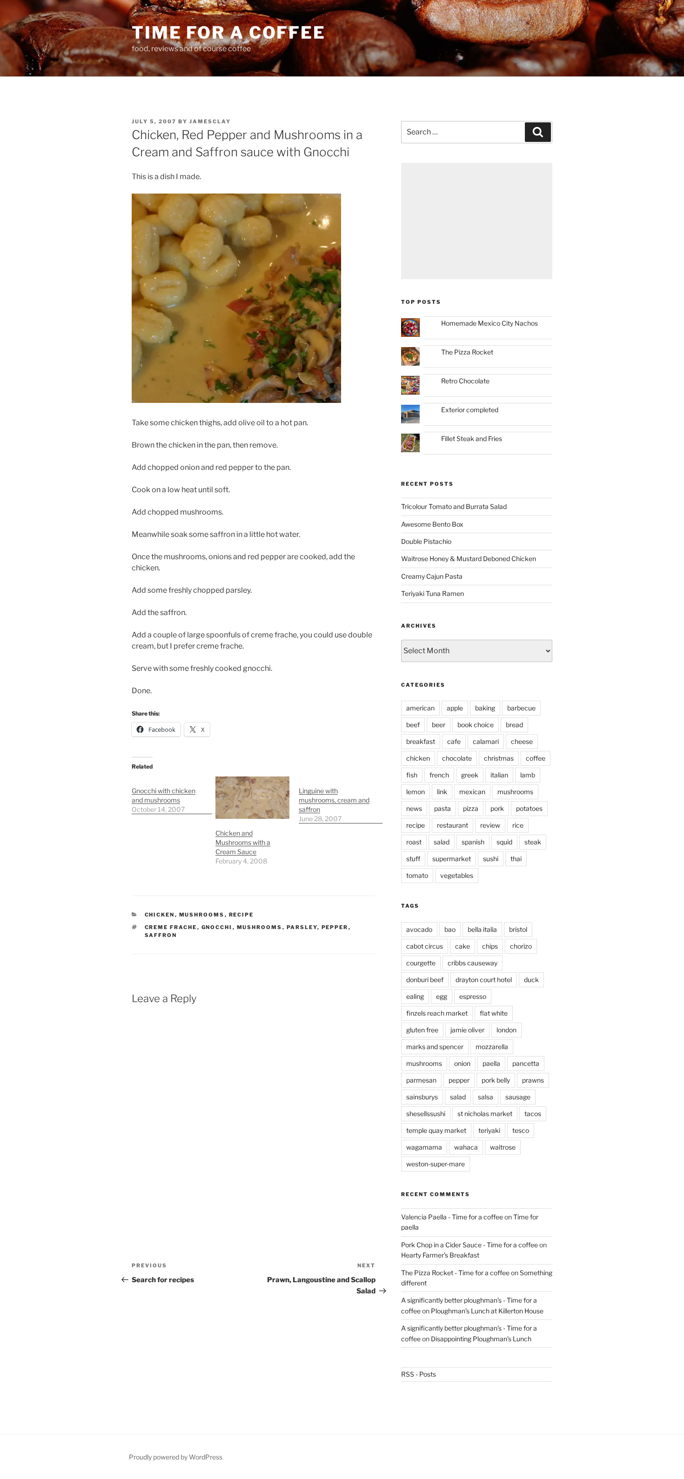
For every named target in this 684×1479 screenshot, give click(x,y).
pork (497, 808)
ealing (415, 996)
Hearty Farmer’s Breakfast (440, 1255)
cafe (454, 741)
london (506, 1030)
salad (441, 842)
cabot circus (424, 946)
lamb (527, 775)
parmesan (421, 1080)
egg (441, 996)
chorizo (521, 946)
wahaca (466, 1147)
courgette (421, 963)
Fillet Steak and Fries (471, 438)
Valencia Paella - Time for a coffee (452, 1217)
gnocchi (217, 927)
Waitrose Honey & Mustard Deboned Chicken (468, 558)
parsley (302, 927)
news (414, 808)
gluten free (422, 1030)
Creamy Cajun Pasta (432, 576)
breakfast (420, 741)
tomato (417, 875)
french (439, 775)
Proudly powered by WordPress (175, 1457)
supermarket (451, 859)
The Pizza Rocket (467, 352)
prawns (533, 1080)
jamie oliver (467, 1030)
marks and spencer (434, 1047)
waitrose (503, 1147)
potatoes (529, 808)
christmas (499, 758)
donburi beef (424, 980)
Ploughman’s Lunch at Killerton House (487, 1311)
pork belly (496, 1080)
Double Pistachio (426, 541)
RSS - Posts (418, 1374)
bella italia (482, 929)
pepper (335, 927)
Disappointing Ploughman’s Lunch (481, 1339)
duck (531, 980)
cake (462, 946)
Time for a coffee (229, 32)
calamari (486, 741)
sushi (490, 859)
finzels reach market (437, 1013)
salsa (485, 1097)
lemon (415, 792)
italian (499, 775)
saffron (161, 935)
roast (414, 842)
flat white (494, 1013)
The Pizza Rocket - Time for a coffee (455, 1273)
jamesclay (210, 121)
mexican (472, 792)
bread (514, 725)
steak (532, 842)
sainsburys (422, 1097)
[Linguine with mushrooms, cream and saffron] (340, 799)
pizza (470, 808)
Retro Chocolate (465, 381)
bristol (518, 929)
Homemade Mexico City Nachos (489, 323)
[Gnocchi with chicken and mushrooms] (173, 795)
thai (516, 859)
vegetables (456, 875)
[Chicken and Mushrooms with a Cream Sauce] (252, 797)
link (442, 792)
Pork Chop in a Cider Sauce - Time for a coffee (469, 1245)
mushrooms (202, 914)
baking (485, 708)
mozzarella (492, 1047)
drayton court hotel (484, 980)
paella (491, 1063)
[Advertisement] (476, 221)
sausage (517, 1097)
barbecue (521, 708)
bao (450, 929)
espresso (472, 996)
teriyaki (489, 1130)
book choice (475, 725)
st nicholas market (484, 1114)
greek (469, 775)
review (490, 825)
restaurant (452, 825)
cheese (522, 741)
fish (411, 775)
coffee (535, 758)
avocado (419, 929)
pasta (442, 808)
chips (490, 946)
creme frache (171, 927)
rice (517, 825)
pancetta (525, 1063)
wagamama (424, 1147)
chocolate (457, 758)
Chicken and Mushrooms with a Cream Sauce (242, 842)
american (420, 708)
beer (438, 725)
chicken (160, 914)
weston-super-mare (435, 1164)
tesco (520, 1130)
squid (504, 842)
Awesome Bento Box (432, 524)
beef (413, 725)
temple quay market (436, 1130)
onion (462, 1063)
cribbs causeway (472, 963)
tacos (532, 1114)
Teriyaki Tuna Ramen (432, 593)
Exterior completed (469, 410)
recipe (241, 914)
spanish (473, 842)
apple (455, 708)
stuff (413, 859)
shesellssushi (425, 1114)
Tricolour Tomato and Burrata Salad (454, 506)
